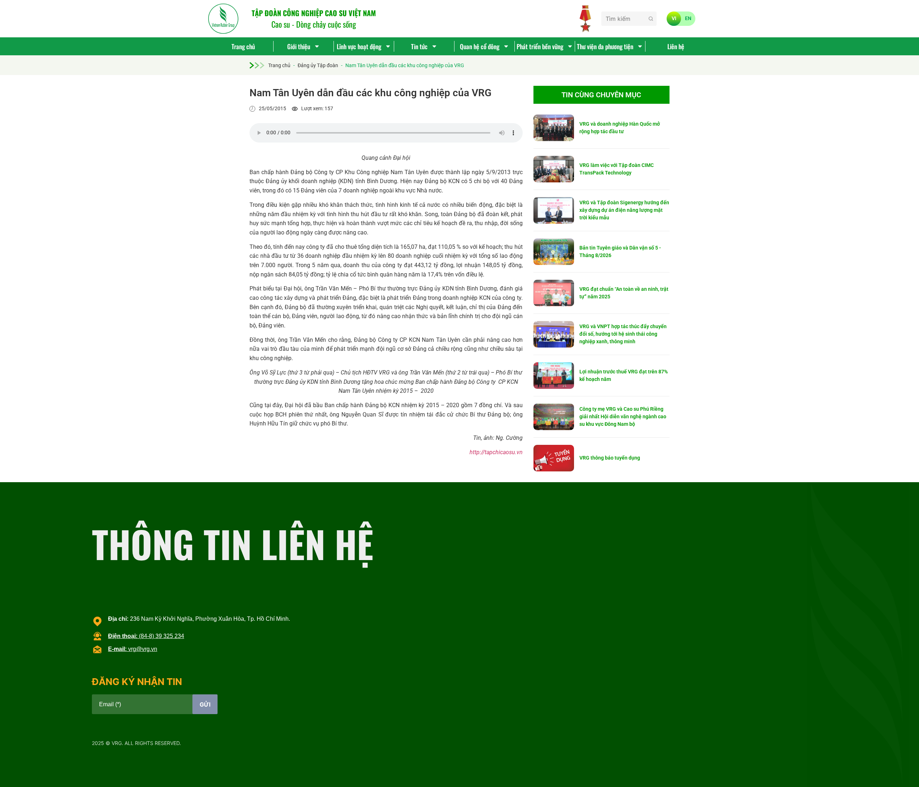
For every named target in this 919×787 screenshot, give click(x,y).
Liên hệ (675, 46)
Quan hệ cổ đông (479, 46)
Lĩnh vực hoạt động (359, 46)
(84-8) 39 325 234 (146, 636)
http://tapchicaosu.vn (496, 452)
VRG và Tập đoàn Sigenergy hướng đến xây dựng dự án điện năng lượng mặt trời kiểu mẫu (624, 210)
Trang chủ (243, 46)
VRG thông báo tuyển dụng (609, 458)
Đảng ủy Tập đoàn (318, 65)
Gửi (205, 704)
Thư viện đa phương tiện (605, 46)
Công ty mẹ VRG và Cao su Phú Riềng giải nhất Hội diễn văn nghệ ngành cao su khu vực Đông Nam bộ (622, 416)
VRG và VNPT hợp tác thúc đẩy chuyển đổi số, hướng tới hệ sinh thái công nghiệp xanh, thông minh (623, 333)
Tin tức (419, 46)
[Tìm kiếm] (650, 19)
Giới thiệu (298, 46)
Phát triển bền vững (540, 46)
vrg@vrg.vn (132, 649)
